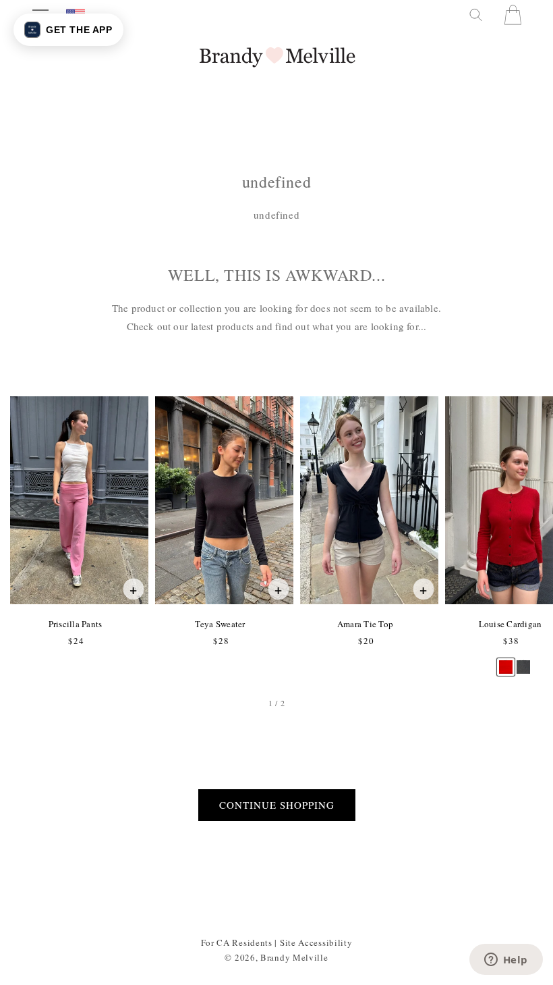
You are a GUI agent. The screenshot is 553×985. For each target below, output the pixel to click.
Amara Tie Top (365, 624)
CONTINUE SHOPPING (276, 804)
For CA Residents (236, 942)
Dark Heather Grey (523, 660)
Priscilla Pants (75, 624)
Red (505, 660)
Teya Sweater (219, 624)
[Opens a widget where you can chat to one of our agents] (506, 961)
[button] (475, 15)
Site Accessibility (316, 942)
